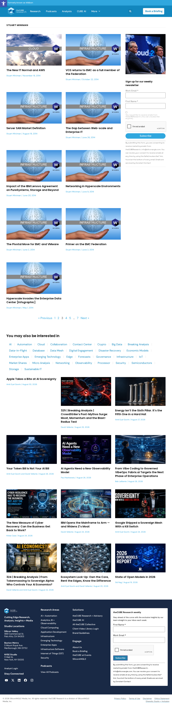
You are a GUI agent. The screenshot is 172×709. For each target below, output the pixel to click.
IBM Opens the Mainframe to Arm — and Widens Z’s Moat (85, 524)
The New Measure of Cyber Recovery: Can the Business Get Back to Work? (28, 526)
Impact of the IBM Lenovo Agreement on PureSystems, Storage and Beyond (32, 188)
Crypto (101, 344)
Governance (103, 356)
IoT (141, 356)
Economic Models (137, 350)
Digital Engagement (81, 350)
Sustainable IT (33, 369)
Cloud (41, 344)
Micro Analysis (41, 363)
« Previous (45, 318)
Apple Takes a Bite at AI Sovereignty (31, 379)
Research (35, 11)
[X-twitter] (12, 680)
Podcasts (51, 11)
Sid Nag (118, 582)
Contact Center (82, 344)
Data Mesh (57, 350)
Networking (63, 363)
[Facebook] (25, 680)
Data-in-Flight (18, 350)
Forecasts (84, 356)
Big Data (117, 344)
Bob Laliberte (121, 481)
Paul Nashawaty (68, 477)
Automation (24, 344)
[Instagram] (32, 680)
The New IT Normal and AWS (25, 70)
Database (39, 350)
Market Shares (18, 363)
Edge (69, 356)
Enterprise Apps (19, 356)
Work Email (132, 91)
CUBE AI (81, 11)
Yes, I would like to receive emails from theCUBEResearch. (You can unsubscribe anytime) (143, 116)
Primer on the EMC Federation (86, 244)
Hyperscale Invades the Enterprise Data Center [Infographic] (33, 300)
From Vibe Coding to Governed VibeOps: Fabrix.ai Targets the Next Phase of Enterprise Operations (139, 472)
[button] (3, 3)
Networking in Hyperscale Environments (93, 186)
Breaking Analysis (138, 344)
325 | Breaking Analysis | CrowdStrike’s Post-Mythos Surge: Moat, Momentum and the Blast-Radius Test (84, 416)
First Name (132, 101)
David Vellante (67, 427)
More (94, 11)
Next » (85, 318)
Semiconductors (142, 363)
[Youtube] (6, 680)
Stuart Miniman (13, 75)
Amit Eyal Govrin (13, 384)
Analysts (67, 11)
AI (10, 344)
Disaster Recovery (110, 350)
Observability (83, 363)
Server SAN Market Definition (26, 128)
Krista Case (11, 535)
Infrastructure (125, 356)
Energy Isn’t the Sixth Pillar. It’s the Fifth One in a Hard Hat (138, 412)
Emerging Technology (48, 356)
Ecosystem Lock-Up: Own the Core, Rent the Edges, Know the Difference (86, 579)
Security (121, 363)
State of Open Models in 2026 (135, 577)
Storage (14, 369)
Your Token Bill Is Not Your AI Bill (27, 468)
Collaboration (58, 344)
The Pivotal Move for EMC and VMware (32, 244)
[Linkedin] (19, 680)
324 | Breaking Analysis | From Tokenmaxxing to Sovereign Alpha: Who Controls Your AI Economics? (30, 580)
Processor (104, 363)
